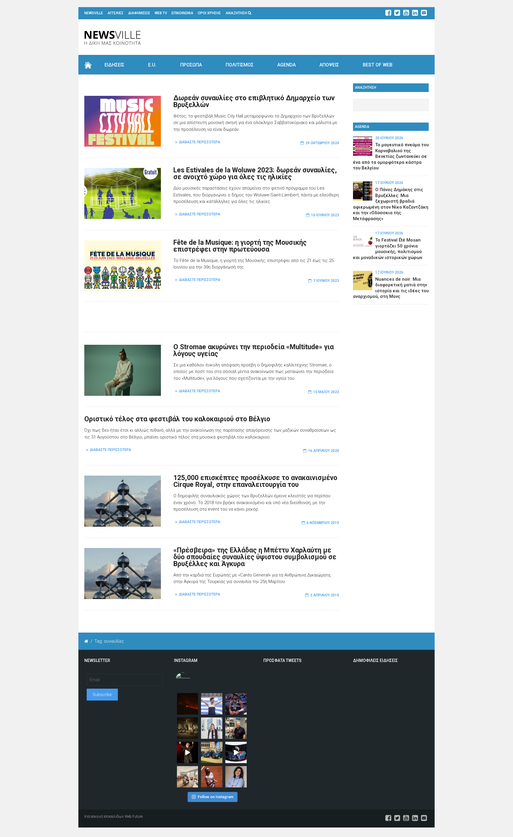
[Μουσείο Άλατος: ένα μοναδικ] (236, 728)
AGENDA (286, 65)
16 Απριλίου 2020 (323, 451)
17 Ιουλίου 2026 (389, 183)
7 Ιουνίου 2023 (326, 281)
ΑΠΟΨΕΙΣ (329, 65)
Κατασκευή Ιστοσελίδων (104, 816)
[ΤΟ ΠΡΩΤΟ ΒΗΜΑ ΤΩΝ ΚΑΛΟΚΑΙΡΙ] (211, 752)
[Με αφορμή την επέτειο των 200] (187, 728)
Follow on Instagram (215, 797)
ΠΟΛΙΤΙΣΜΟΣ (240, 65)
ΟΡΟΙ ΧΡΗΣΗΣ (209, 13)
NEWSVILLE (93, 13)
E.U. (152, 65)
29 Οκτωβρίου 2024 (322, 143)
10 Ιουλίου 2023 (325, 215)
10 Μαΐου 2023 (326, 392)
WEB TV (161, 13)
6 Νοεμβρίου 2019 (323, 523)
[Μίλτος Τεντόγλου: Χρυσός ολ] (211, 703)
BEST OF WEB (377, 65)
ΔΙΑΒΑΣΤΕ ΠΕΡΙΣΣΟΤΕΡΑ (199, 142)
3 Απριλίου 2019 (324, 595)
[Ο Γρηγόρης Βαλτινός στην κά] (187, 752)
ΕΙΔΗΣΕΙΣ (114, 65)
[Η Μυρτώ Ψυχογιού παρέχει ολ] (236, 776)
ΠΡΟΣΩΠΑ (191, 65)
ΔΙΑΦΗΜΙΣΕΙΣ (139, 13)
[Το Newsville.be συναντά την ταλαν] (211, 728)
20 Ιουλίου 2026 (389, 138)
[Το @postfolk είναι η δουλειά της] (236, 752)
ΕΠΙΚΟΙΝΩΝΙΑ (182, 13)
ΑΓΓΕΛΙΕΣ (115, 13)
